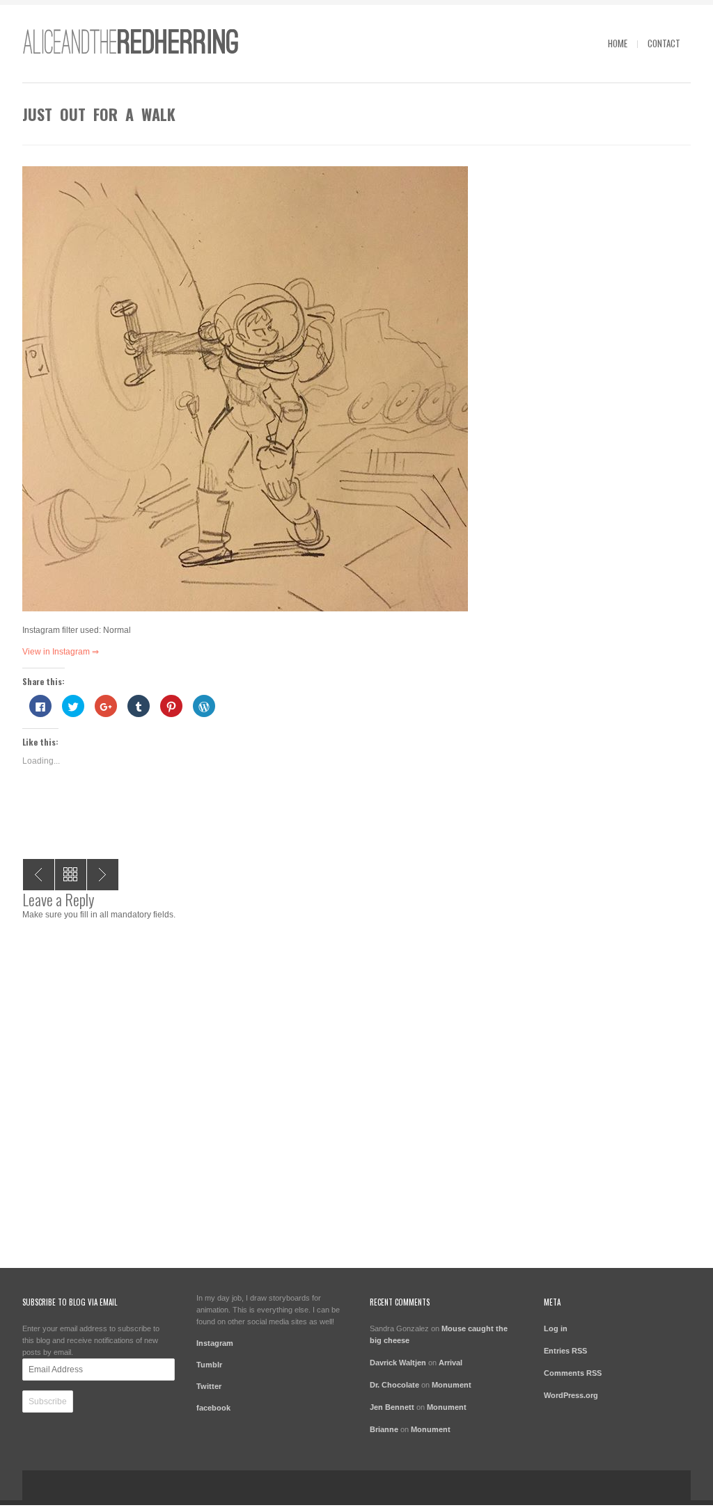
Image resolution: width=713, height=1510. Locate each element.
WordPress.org (571, 1395)
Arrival (450, 1362)
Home (617, 43)
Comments (573, 1373)
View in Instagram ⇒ (60, 652)
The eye (102, 874)
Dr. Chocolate (394, 1385)
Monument (451, 1385)
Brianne (384, 1429)
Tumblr (209, 1364)
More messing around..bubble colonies (38, 874)
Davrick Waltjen (398, 1362)
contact (664, 43)
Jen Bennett (392, 1407)
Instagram (214, 1343)
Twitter (208, 1386)
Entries (565, 1351)
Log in (555, 1328)
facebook (213, 1408)
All (70, 874)
